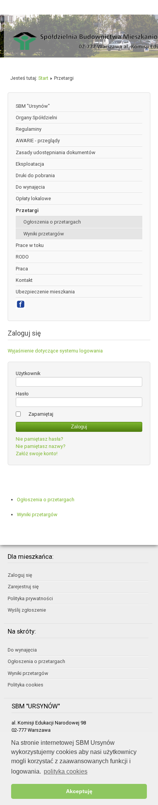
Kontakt (24, 280)
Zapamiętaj (40, 414)
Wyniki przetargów (43, 234)
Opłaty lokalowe (33, 198)
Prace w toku (30, 245)
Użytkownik (28, 373)
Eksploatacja (30, 164)
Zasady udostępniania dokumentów (55, 152)
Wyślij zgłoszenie (27, 610)
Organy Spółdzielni (36, 117)
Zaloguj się (20, 575)
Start (43, 78)
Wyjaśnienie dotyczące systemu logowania (55, 351)
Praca (22, 269)
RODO (22, 257)
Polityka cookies (25, 685)
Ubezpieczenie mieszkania (45, 292)
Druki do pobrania (35, 175)
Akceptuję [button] (79, 791)
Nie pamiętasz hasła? (39, 439)
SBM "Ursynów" (33, 106)
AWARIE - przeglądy (38, 140)
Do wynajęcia (30, 187)
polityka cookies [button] (65, 771)
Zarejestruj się (23, 586)
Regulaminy (28, 129)
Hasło (22, 394)
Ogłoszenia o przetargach (52, 222)
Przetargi (27, 210)
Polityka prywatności (30, 598)
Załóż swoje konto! (37, 453)
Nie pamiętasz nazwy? (40, 446)
